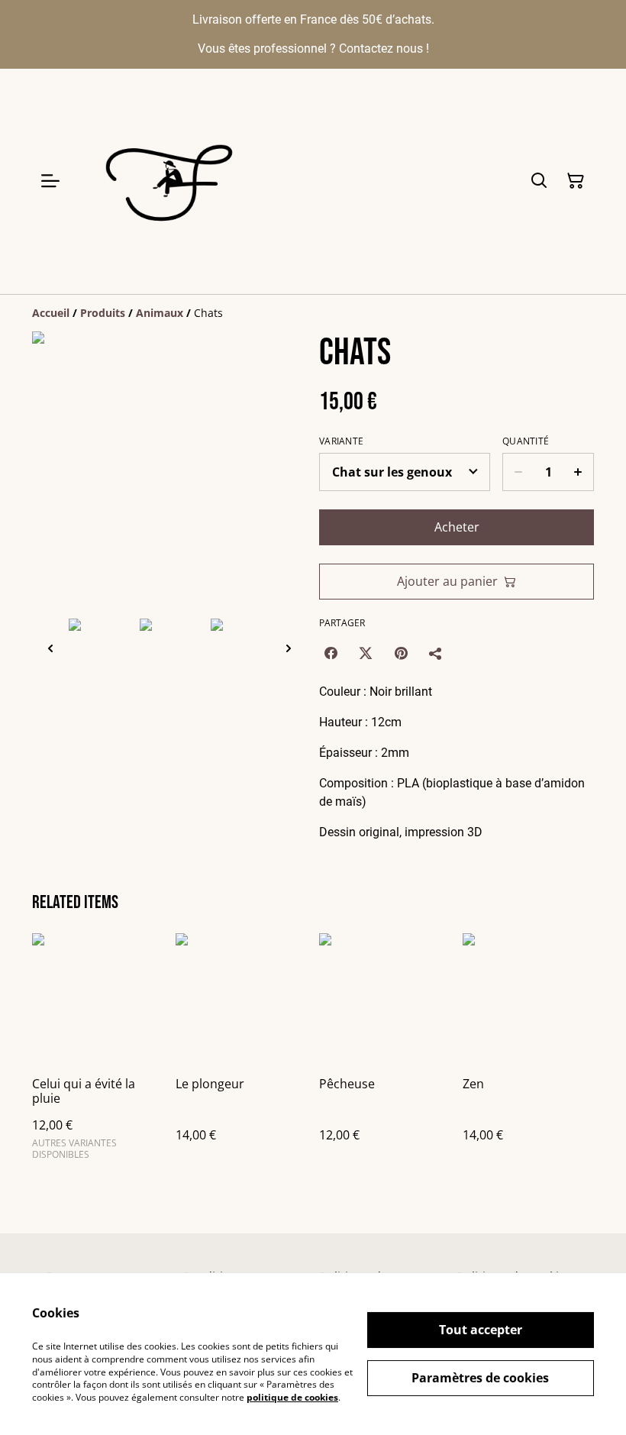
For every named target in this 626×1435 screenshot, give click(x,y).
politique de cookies (292, 1397)
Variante (341, 441)
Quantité (525, 441)
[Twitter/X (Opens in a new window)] (365, 653)
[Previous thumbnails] (50, 648)
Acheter (456, 527)
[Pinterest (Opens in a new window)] (400, 653)
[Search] (539, 181)
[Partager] (435, 653)
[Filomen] (173, 181)
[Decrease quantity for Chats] (518, 472)
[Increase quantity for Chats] (578, 472)
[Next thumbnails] (288, 648)
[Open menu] (50, 181)
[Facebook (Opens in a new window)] (330, 653)
